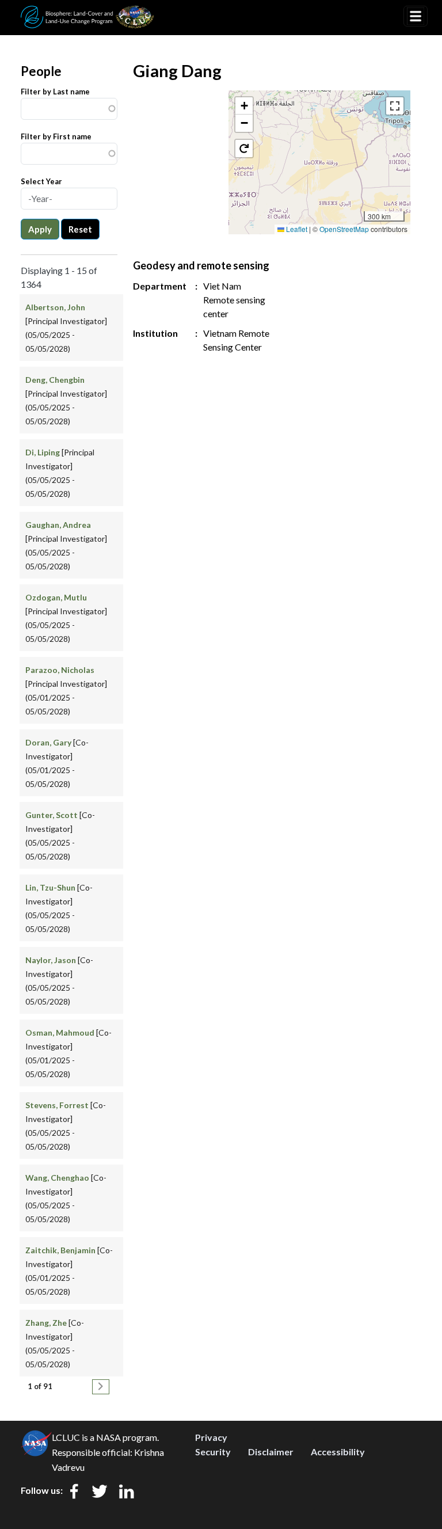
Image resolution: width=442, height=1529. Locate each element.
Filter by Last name (55, 91)
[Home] (87, 13)
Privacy (211, 1437)
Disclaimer (271, 1451)
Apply (40, 229)
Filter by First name (56, 136)
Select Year (41, 181)
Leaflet (295, 229)
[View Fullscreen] (394, 106)
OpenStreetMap (344, 229)
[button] (244, 106)
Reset (80, 229)
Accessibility (338, 1451)
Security (213, 1451)
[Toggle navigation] (415, 16)
